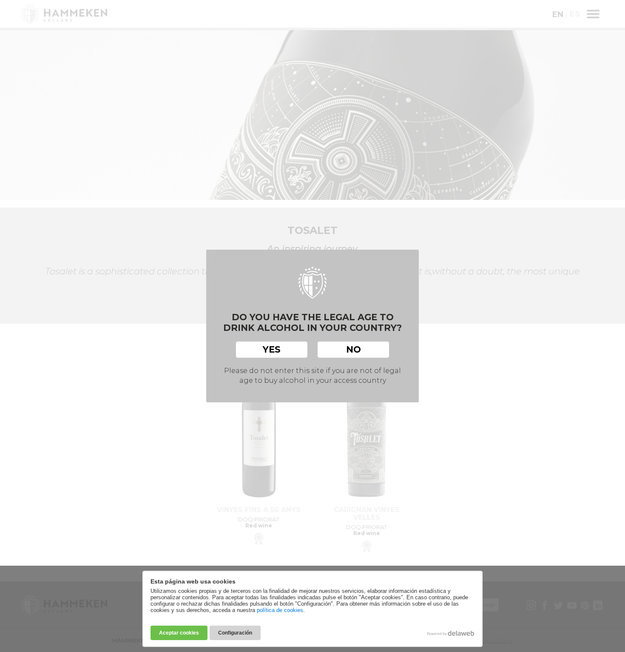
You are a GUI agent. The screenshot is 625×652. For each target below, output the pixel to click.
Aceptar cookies (179, 633)
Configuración (235, 633)
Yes (272, 349)
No (353, 349)
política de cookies (280, 610)
